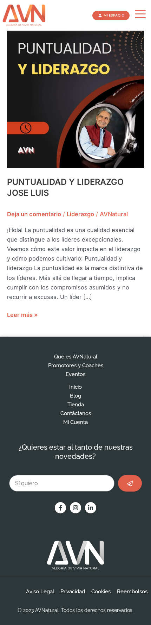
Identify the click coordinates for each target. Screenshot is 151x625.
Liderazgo (80, 214)
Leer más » (22, 314)
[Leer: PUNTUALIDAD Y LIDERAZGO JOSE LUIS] (75, 98)
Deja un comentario (34, 214)
